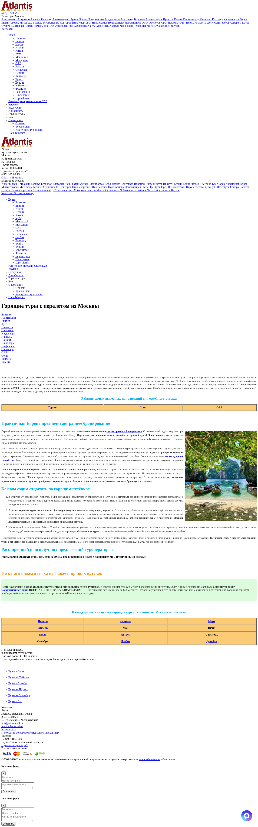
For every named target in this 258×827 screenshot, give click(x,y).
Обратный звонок (12, 177)
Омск (145, 22)
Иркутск (168, 19)
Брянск (83, 19)
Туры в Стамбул (18, 683)
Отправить (8, 791)
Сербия (19, 72)
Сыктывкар (18, 25)
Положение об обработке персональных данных (30, 732)
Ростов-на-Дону (204, 22)
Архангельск (9, 19)
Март (211, 621)
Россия (19, 66)
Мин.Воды (26, 22)
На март (6, 339)
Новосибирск (133, 22)
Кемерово (206, 19)
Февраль (125, 621)
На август (7, 327)
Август (125, 634)
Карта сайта (8, 729)
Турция (19, 82)
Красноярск (233, 19)
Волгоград (127, 19)
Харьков (114, 25)
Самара (235, 22)
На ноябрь (7, 342)
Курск (243, 19)
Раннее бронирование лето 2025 (27, 101)
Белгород (47, 19)
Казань (178, 19)
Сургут (6, 25)
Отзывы (20, 123)
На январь (7, 349)
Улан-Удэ (49, 25)
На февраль (8, 346)
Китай (19, 50)
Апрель (43, 627)
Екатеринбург (154, 19)
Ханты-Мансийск (98, 25)
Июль (42, 634)
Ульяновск (61, 25)
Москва (38, 22)
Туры (11, 34)
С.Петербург (222, 22)
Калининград (191, 19)
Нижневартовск (82, 22)
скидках (111, 431)
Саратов (244, 22)
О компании (15, 120)
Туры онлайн (23, 126)
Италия (19, 47)
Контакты (7, 28)
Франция (20, 88)
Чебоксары (127, 25)
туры (25, 589)
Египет (19, 41)
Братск (75, 19)
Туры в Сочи (16, 671)
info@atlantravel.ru (12, 723)
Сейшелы (21, 69)
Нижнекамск (100, 22)
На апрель (7, 330)
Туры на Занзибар (19, 695)
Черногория (22, 91)
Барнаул (36, 19)
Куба (18, 53)
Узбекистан (22, 85)
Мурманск (49, 22)
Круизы (13, 104)
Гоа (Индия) (8, 317)
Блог (11, 117)
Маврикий (21, 57)
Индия (19, 44)
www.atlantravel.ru (12, 726)
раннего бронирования (129, 431)
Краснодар (219, 19)
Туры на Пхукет (18, 689)
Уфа (71, 25)
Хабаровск (80, 25)
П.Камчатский (177, 22)
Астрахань (24, 19)
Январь (43, 621)
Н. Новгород (64, 22)
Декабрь (211, 641)
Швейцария (22, 94)
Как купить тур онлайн (29, 129)
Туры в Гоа (15, 701)
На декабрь (8, 333)
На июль (6, 336)
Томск (29, 25)
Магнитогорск (10, 22)
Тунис (19, 79)
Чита (150, 25)
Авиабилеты (16, 110)
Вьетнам (20, 38)
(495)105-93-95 (10, 13)
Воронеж (140, 19)
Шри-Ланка (22, 98)
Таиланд (20, 75)
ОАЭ (18, 63)
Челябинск (140, 25)
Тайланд (6, 358)
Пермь (190, 22)
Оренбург (155, 22)
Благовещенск (62, 19)
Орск (164, 22)
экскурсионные (11, 589)
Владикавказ (113, 19)
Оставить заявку (24, 193)
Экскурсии (15, 107)
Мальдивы (21, 60)
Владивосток (96, 19)
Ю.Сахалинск (162, 25)
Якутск (175, 25)
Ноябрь (125, 641)
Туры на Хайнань (18, 677)
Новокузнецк (116, 22)
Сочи (4, 355)
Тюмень (38, 25)
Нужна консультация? (14, 745)
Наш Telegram (16, 132)
